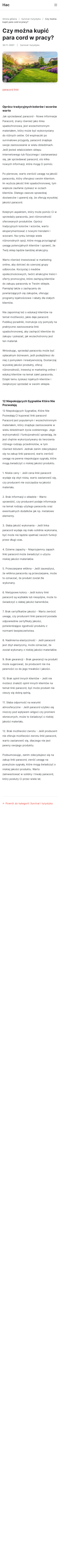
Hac (6, 5)
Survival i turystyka (31, 19)
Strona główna (10, 19)
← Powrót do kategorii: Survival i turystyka (27, 803)
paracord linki (10, 89)
